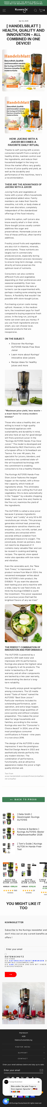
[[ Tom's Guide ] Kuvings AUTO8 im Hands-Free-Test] (8, 848)
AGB (11, 964)
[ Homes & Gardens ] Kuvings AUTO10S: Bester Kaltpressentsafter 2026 (30, 832)
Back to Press (25, 799)
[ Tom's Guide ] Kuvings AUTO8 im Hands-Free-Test (29, 846)
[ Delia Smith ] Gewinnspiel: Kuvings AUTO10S (28, 817)
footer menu (22, 1047)
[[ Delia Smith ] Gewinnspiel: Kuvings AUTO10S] (8, 818)
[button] (8, 890)
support (23, 1053)
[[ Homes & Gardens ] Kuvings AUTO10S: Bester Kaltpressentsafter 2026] (8, 833)
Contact (23, 1058)
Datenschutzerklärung (23, 1040)
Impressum (23, 1033)
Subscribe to (11, 930)
